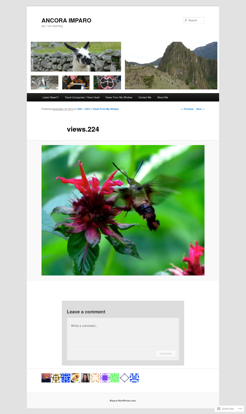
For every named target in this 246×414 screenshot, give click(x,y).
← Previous (187, 109)
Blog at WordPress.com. (123, 400)
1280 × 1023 (83, 109)
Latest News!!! (50, 97)
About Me (162, 97)
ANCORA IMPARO (66, 20)
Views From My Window (118, 97)
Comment (166, 353)
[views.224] (123, 210)
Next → (200, 109)
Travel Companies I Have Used (82, 97)
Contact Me (144, 97)
